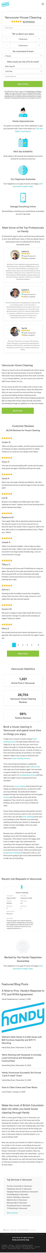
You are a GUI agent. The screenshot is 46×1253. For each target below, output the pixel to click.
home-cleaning (23, 1230)
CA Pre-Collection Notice (24, 1245)
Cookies (37, 1246)
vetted (5, 797)
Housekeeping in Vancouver (17, 1194)
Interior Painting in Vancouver (18, 1197)
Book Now (18, 410)
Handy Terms (31, 91)
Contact (4, 1245)
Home (7, 1230)
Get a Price (23, 84)
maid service (35, 767)
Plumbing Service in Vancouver (19, 1205)
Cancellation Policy (14, 1248)
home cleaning (27, 816)
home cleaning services (21, 758)
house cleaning (20, 786)
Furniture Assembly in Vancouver (19, 1186)
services (13, 1230)
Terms (4, 1248)
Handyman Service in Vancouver (19, 1189)
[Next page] (38, 645)
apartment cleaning (12, 853)
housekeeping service (27, 775)
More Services (12, 1213)
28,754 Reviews (29, 22)
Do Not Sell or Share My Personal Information (17, 1246)
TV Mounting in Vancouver (17, 1208)
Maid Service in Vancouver (17, 1200)
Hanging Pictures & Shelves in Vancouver (22, 1192)
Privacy (11, 1245)
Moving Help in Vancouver (17, 1203)
